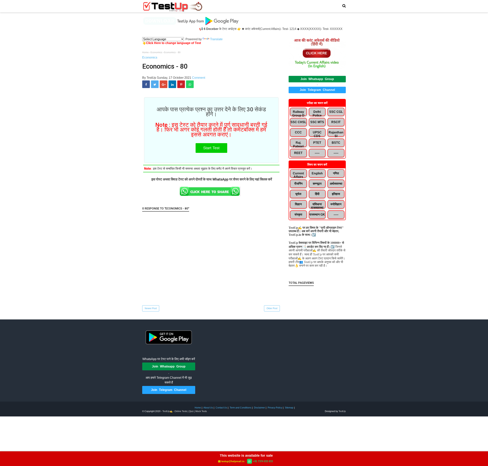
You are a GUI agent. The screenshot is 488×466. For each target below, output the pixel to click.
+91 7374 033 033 (263, 461)
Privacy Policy (275, 407)
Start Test (211, 148)
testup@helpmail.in (233, 461)
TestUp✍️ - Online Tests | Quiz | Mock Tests (184, 411)
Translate (216, 39)
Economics (149, 57)
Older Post (271, 308)
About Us (208, 407)
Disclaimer (259, 407)
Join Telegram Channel (317, 89)
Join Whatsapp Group (317, 79)
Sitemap (289, 407)
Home (198, 407)
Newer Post (151, 308)
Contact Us (221, 407)
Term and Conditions (240, 407)
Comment (198, 77)
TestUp (342, 411)
